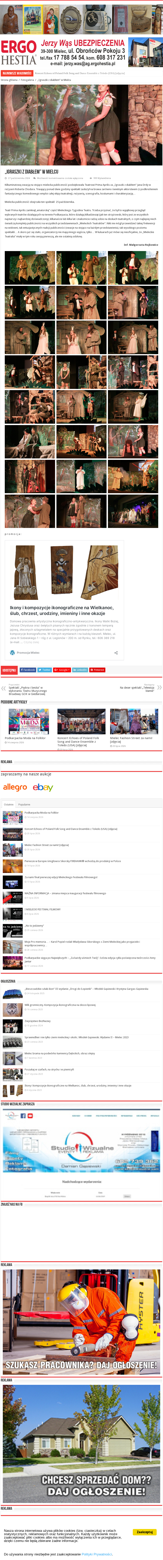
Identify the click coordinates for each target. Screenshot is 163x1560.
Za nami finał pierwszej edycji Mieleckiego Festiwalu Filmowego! (61, 877)
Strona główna (9, 79)
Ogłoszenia (8, 982)
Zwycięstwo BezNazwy (37, 1021)
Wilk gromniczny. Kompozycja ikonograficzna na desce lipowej (60, 1004)
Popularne (24, 804)
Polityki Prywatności (97, 1554)
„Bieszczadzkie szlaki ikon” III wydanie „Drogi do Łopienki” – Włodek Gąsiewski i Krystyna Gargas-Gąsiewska (86, 988)
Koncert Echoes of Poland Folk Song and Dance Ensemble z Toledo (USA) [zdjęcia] (78, 741)
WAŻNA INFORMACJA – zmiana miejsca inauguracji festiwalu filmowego (65, 893)
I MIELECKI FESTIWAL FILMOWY (43, 909)
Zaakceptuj (145, 1532)
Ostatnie (9, 804)
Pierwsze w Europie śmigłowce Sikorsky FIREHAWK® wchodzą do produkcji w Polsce (73, 861)
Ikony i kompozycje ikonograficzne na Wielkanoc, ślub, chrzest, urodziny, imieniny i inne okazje (78, 1085)
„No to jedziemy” (34, 925)
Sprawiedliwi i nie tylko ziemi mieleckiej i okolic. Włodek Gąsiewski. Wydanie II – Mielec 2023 (77, 1037)
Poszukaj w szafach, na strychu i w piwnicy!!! (49, 1069)
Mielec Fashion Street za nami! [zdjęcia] (56, 73)
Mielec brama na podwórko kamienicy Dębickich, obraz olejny (60, 1053)
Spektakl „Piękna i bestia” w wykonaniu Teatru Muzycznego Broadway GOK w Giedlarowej (28, 689)
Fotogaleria (27, 79)
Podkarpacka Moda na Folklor (25, 738)
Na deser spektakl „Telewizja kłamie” (137, 687)
